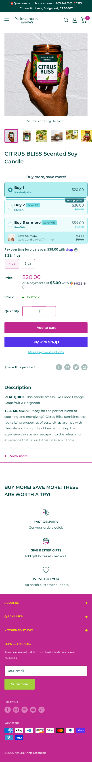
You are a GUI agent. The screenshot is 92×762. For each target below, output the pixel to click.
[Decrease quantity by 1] (27, 311)
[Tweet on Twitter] (76, 367)
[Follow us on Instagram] (16, 710)
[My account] (75, 20)
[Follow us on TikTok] (41, 710)
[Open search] (66, 20)
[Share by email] (84, 367)
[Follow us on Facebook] (7, 710)
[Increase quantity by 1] (51, 311)
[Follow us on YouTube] (33, 710)
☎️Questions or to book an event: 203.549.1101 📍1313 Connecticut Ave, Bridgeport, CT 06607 (46, 6)
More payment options (46, 352)
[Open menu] (6, 20)
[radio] (46, 190)
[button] (55, 285)
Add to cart (46, 327)
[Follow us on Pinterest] (24, 710)
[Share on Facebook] (59, 367)
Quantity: (12, 311)
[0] (84, 20)
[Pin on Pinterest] (67, 367)
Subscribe (19, 684)
